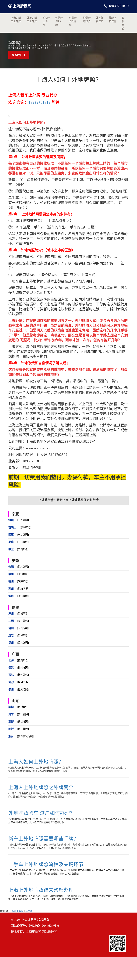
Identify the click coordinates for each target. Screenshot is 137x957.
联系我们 (123, 23)
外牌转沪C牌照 (73, 21)
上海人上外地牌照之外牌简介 (41, 787)
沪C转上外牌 (46, 21)
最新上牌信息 (112, 19)
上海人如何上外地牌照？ (35, 761)
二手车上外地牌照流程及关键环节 (46, 864)
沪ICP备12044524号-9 (44, 925)
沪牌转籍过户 (87, 19)
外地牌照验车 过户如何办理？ (41, 812)
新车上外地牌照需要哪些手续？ (43, 838)
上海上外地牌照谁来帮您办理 (41, 889)
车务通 (28, 911)
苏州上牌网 (17, 911)
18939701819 (118, 5)
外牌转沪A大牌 (59, 21)
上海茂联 (32, 931)
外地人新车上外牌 (32, 19)
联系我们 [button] (17, 55)
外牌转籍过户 (99, 19)
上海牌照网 (22, 5)
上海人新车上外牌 (16, 19)
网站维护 (48, 931)
